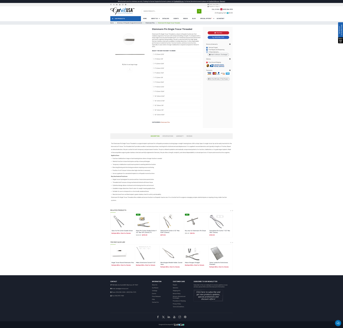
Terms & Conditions (178, 307)
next (232, 210)
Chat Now (219, 33)
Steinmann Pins (165, 122)
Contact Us (155, 302)
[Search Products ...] (199, 11)
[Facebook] (111, 5)
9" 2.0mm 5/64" (159, 63)
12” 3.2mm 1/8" (159, 110)
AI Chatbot (220, 18)
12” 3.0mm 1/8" (159, 105)
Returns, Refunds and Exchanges (179, 297)
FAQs (153, 299)
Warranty (175, 288)
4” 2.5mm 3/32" (159, 54)
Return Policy (177, 293)
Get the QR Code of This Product (218, 79)
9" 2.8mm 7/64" (159, 73)
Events (176, 18)
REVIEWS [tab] (189, 136)
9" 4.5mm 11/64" (159, 91)
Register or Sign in (214, 6)
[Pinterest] (126, 5)
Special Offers (205, 18)
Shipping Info (176, 290)
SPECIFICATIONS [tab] (167, 136)
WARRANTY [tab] (180, 136)
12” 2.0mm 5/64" (159, 96)
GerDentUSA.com (214, 1)
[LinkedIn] (117, 5)
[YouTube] (120, 5)
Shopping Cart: (224, 13)
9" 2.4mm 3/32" (159, 68)
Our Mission (155, 288)
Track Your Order (214, 4)
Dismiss (222, 1)
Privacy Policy (177, 304)
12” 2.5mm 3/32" (159, 101)
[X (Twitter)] (114, 5)
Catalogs (165, 18)
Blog (194, 18)
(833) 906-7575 (219, 37)
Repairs (175, 285)
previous (230, 210)
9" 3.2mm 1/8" (158, 77)
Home (145, 18)
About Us (154, 18)
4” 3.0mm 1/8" (158, 59)
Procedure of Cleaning (179, 301)
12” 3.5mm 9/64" (159, 115)
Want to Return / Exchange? (219, 54)
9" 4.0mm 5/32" (159, 87)
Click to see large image (130, 64)
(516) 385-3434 (120, 292)
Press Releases (156, 296)
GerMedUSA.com (179, 1)
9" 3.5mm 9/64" (159, 82)
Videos (185, 18)
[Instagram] (123, 5)
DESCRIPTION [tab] (155, 136)
